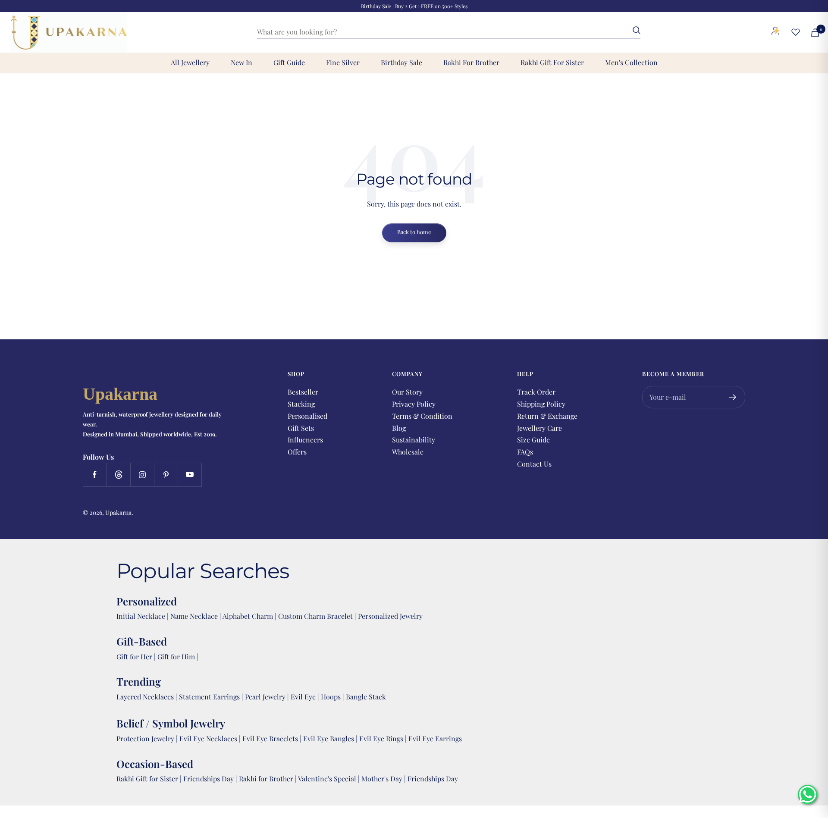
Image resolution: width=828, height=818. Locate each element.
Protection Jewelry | (147, 738)
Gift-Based (141, 641)
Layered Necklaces (145, 696)
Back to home (414, 231)
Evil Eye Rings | (383, 738)
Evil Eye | (306, 696)
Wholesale (407, 451)
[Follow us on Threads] (118, 474)
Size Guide (533, 439)
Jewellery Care (539, 428)
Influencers (305, 439)
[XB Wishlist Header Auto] (795, 32)
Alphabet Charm (248, 616)
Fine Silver (343, 62)
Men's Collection (631, 62)
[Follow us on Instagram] (142, 474)
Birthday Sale (401, 62)
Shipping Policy (541, 403)
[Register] (733, 397)
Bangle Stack (366, 696)
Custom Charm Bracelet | (318, 616)
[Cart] (815, 32)
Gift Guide (289, 62)
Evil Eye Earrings (435, 738)
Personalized (146, 601)
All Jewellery (190, 62)
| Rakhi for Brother (265, 778)
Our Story (407, 391)
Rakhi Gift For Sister (552, 62)
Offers (297, 451)
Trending (138, 681)
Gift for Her (134, 656)
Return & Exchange (547, 415)
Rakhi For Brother (471, 62)
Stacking (301, 403)
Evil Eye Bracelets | (272, 738)
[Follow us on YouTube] (189, 474)
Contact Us (534, 463)
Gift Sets (301, 428)
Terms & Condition (422, 415)
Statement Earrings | (212, 696)
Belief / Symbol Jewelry (170, 723)
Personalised (307, 415)
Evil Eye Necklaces (208, 738)
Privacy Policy (414, 403)
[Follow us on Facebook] (95, 474)
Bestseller (303, 391)
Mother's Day (382, 778)
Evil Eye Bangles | (331, 738)
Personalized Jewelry (390, 616)
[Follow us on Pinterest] (166, 474)
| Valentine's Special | (328, 778)
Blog (399, 428)
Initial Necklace (140, 616)
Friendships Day (209, 778)
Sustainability (413, 439)
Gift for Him (176, 656)
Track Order (536, 391)
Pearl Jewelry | (268, 696)
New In (241, 62)
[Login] (775, 32)
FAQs (525, 451)
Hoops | (333, 696)
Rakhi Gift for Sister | (149, 778)
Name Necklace (193, 616)
